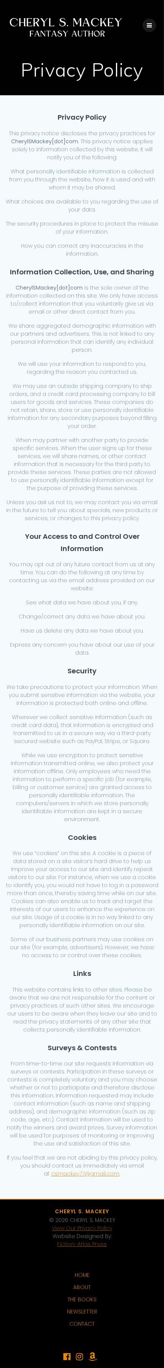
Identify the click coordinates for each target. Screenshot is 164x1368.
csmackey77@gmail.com (85, 1173)
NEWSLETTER (82, 1311)
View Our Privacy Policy (82, 1228)
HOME (82, 1275)
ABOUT (82, 1287)
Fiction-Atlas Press (82, 1244)
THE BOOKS (82, 1299)
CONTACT (82, 1324)
